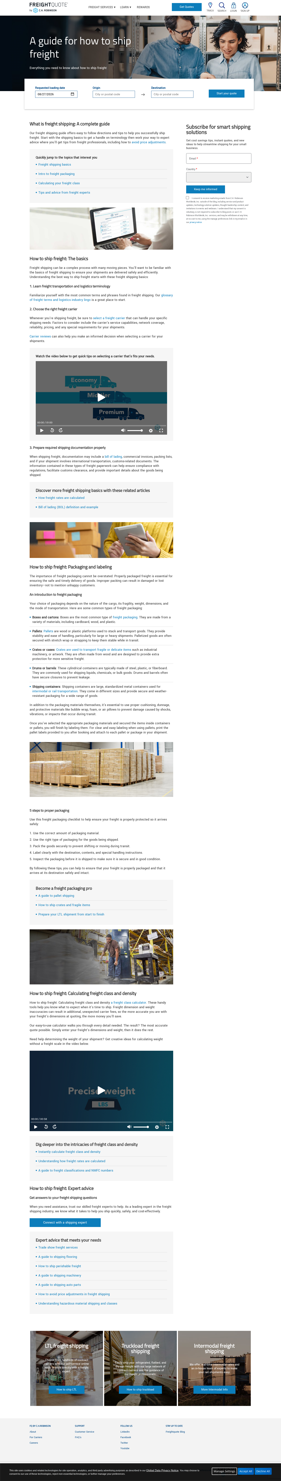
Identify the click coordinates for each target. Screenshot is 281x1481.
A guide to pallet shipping (56, 896)
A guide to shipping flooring (57, 1257)
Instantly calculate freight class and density (69, 1152)
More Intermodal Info (214, 1390)
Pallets (48, 631)
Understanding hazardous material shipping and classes (77, 1303)
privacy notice (196, 222)
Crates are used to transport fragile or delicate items (93, 650)
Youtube (124, 1448)
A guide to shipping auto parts (59, 1285)
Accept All (246, 1471)
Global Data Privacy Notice (162, 1470)
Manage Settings (224, 1471)
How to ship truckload (140, 1390)
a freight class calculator (128, 1002)
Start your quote (227, 93)
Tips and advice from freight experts (64, 192)
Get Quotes (187, 7)
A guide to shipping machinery (59, 1275)
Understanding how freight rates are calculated (71, 1161)
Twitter (124, 1443)
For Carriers (36, 1437)
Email (192, 159)
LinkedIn (125, 1432)
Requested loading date (50, 88)
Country (190, 169)
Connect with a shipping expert (65, 1222)
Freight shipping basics (54, 164)
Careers (34, 1443)
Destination (158, 88)
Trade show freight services (58, 1247)
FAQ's (78, 1437)
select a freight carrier (109, 318)
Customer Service (84, 1432)
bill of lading (113, 456)
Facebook (125, 1437)
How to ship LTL (67, 1390)
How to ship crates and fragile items (64, 905)
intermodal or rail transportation (55, 691)
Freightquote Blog (175, 1432)
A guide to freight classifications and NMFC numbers (75, 1170)
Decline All (263, 1471)
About (33, 1432)
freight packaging (125, 617)
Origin (96, 88)
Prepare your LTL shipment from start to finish (71, 914)
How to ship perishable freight (59, 1266)
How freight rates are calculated (61, 498)
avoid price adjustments (149, 142)
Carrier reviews (40, 336)
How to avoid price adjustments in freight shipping (74, 1294)
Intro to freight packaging (56, 174)
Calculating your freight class (59, 183)
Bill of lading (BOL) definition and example (68, 507)
